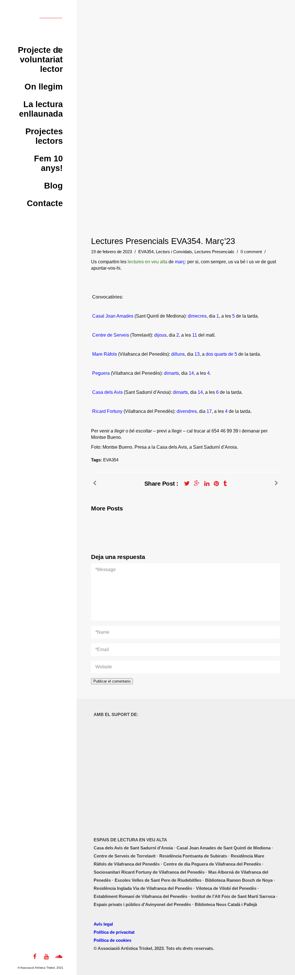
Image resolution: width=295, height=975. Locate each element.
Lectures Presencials (214, 251)
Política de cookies (112, 940)
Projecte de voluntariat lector (40, 59)
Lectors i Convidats (174, 251)
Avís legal (103, 924)
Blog (53, 185)
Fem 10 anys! (48, 163)
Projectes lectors (44, 136)
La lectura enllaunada (41, 109)
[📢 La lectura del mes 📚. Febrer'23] (276, 483)
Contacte (45, 203)
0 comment (252, 251)
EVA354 (146, 251)
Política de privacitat (114, 932)
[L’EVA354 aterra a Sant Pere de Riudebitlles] (94, 483)
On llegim (43, 86)
